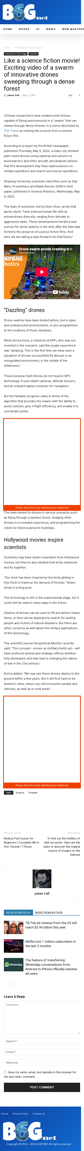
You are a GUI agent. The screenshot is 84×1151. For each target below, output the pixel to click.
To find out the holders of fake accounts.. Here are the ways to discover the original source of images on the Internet (61, 847)
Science (20, 792)
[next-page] (12, 983)
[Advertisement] (42, 462)
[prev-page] (6, 983)
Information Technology (28, 47)
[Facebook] (8, 104)
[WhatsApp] (35, 104)
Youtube (33, 792)
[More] (44, 104)
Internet (33, 53)
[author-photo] (42, 888)
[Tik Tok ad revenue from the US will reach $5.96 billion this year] (13, 927)
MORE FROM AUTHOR (49, 912)
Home (7, 47)
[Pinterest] (26, 104)
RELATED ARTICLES (18, 912)
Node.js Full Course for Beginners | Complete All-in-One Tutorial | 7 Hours (22, 842)
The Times (11, 131)
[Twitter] (17, 104)
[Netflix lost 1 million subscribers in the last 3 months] (13, 946)
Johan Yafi (13, 95)
